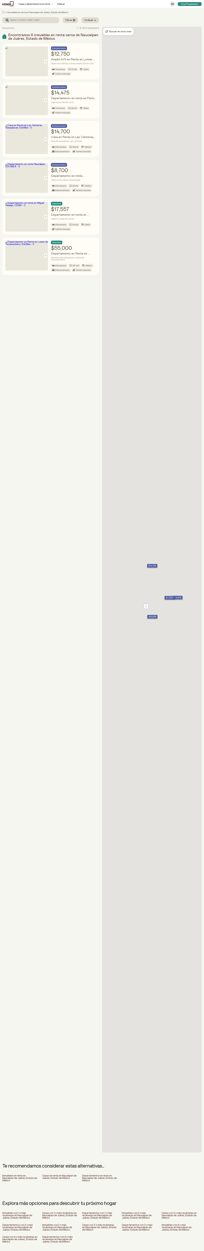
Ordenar (88, 20)
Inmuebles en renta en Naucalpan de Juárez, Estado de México (19, 1178)
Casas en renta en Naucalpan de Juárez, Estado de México (59, 1176)
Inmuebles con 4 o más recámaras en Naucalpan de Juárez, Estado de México (177, 1227)
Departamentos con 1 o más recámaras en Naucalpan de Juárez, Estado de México (97, 1215)
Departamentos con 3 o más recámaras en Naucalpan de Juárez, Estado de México (137, 1227)
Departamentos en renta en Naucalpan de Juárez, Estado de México (99, 1178)
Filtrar (68, 20)
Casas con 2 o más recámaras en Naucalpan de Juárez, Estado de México (179, 1215)
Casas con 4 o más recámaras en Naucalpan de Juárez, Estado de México (19, 1239)
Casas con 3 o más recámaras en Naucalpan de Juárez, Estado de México (99, 1227)
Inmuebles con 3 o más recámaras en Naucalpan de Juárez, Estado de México (57, 1227)
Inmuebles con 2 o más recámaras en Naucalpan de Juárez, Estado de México (137, 1215)
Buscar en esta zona (120, 31)
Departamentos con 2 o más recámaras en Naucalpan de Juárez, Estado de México (17, 1227)
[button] (151, 566)
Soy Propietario (189, 4)
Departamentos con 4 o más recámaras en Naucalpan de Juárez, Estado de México (57, 1239)
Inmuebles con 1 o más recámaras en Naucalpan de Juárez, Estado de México (17, 1215)
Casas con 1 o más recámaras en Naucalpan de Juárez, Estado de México (59, 1215)
